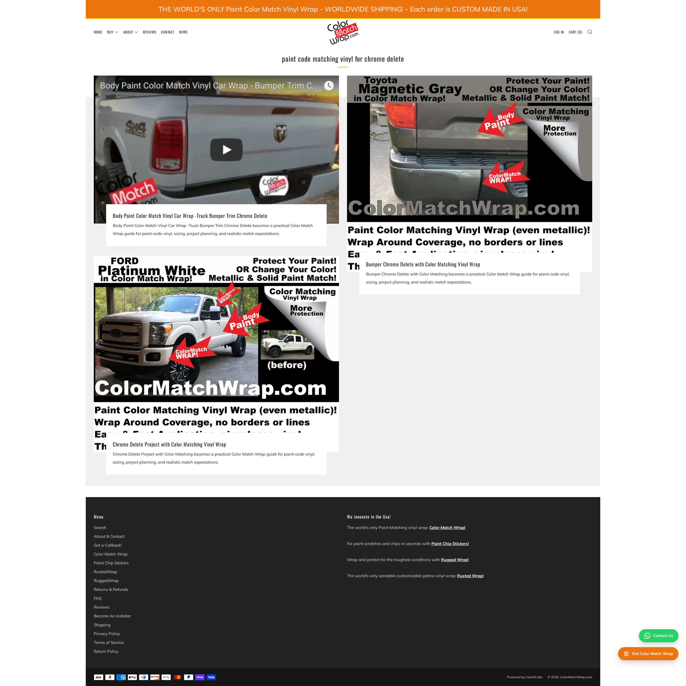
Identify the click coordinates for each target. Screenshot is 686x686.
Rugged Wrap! (455, 559)
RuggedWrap (106, 580)
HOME (98, 32)
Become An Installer (112, 615)
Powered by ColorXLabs (525, 677)
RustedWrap (105, 571)
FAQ (98, 598)
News (183, 32)
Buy (110, 32)
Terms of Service (109, 642)
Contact (167, 32)
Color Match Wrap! (447, 527)
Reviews (149, 32)
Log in (559, 32)
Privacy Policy (107, 633)
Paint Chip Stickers (111, 562)
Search (100, 527)
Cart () (575, 32)
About (128, 32)
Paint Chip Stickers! (450, 543)
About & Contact (109, 536)
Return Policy (106, 651)
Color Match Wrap (111, 554)
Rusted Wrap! (470, 575)
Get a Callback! (108, 545)
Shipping (102, 624)
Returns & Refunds (111, 589)
